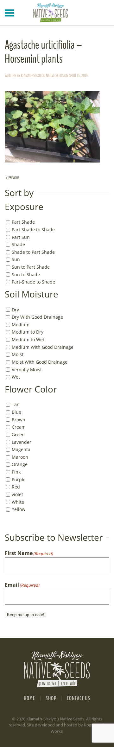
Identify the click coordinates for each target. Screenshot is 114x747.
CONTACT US (78, 698)
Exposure (24, 206)
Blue (16, 412)
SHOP (51, 698)
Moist (17, 354)
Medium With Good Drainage (42, 347)
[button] (9, 12)
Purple (19, 479)
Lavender (21, 442)
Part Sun (21, 237)
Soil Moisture (31, 294)
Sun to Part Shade (31, 267)
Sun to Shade (26, 274)
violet (17, 494)
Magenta (21, 449)
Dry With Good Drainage (37, 317)
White (18, 502)
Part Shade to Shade (33, 230)
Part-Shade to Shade (33, 282)
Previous (14, 178)
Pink (16, 472)
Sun (16, 259)
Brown (18, 420)
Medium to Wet (28, 339)
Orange (20, 464)
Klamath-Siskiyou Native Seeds (42, 76)
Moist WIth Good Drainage (39, 362)
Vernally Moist (27, 369)
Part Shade (23, 222)
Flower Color (31, 389)
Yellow (18, 509)
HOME (29, 698)
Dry (15, 309)
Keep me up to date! (25, 614)
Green (18, 434)
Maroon (20, 457)
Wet (16, 377)
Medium (20, 325)
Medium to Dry (27, 332)
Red (16, 487)
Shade (18, 244)
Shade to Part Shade (33, 252)
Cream (19, 427)
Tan (16, 404)
